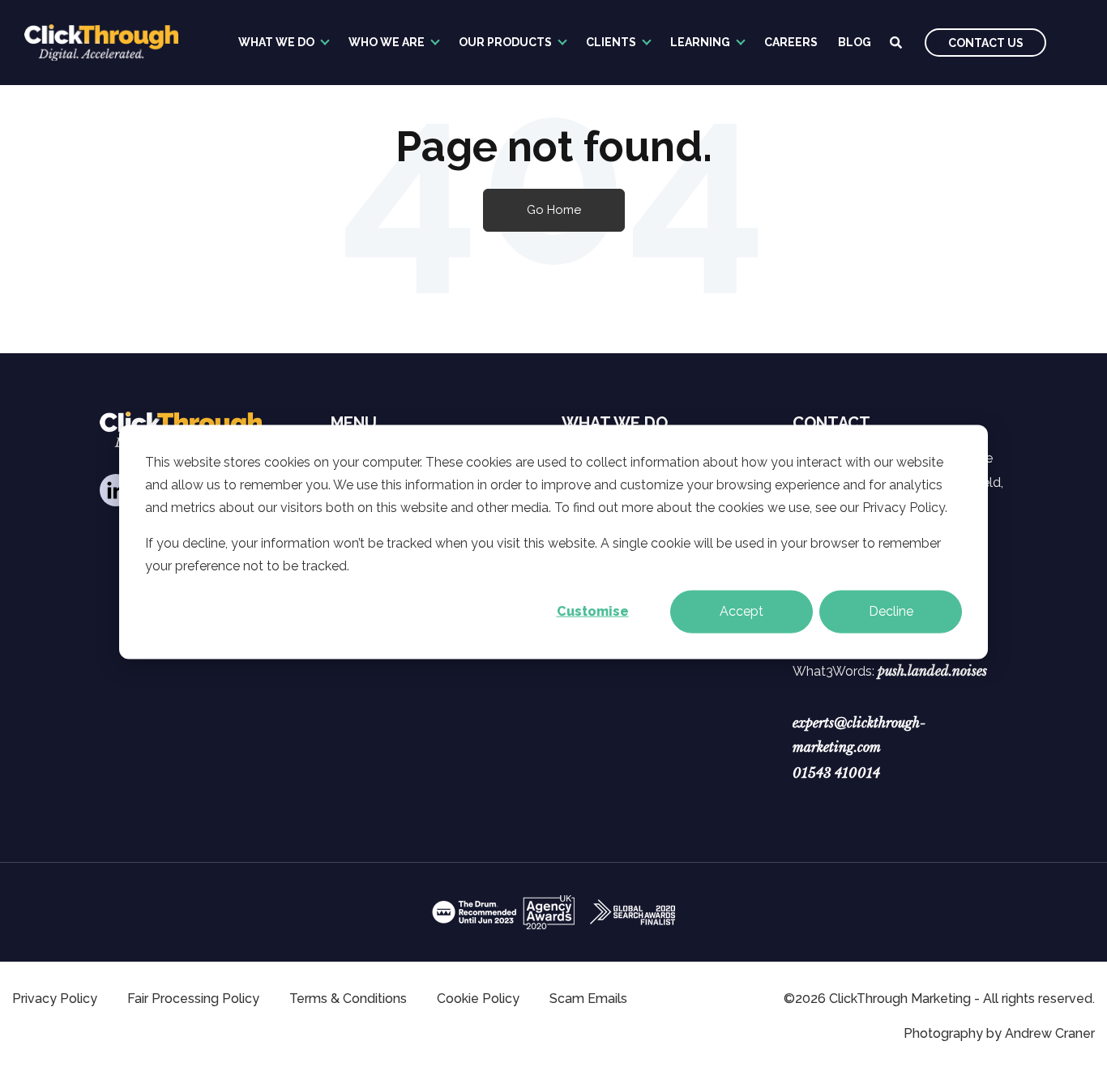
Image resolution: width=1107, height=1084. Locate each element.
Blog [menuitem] (854, 42)
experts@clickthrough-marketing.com (859, 735)
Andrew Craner (1050, 1033)
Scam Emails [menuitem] (588, 998)
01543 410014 (836, 773)
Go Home (554, 210)
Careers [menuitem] (791, 42)
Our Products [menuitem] (505, 42)
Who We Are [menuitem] (386, 42)
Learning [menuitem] (700, 42)
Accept (741, 611)
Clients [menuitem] (611, 42)
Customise (593, 611)
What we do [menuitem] (276, 42)
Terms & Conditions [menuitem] (348, 998)
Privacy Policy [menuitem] (54, 998)
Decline (891, 611)
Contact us (986, 42)
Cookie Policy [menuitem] (478, 998)
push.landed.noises (932, 671)
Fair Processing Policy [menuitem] (193, 998)
